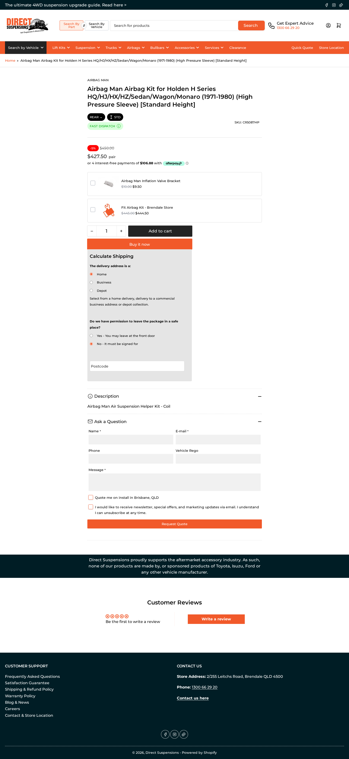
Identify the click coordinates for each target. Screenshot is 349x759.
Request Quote (175, 524)
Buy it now (139, 244)
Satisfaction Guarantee (27, 683)
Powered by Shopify (199, 752)
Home (10, 60)
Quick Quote (302, 48)
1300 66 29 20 (288, 28)
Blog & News (17, 702)
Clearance (237, 48)
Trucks (111, 48)
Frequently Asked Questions (32, 676)
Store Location (331, 48)
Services (212, 48)
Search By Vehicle (96, 25)
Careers (12, 709)
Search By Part (71, 25)
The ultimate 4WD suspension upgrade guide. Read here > (66, 5)
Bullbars (157, 48)
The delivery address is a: (110, 266)
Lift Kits (58, 48)
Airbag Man (98, 80)
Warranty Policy (20, 696)
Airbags (133, 48)
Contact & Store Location (29, 715)
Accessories (185, 48)
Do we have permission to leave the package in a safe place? (134, 324)
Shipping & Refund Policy (29, 689)
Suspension (85, 48)
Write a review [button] (216, 619)
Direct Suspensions (162, 752)
